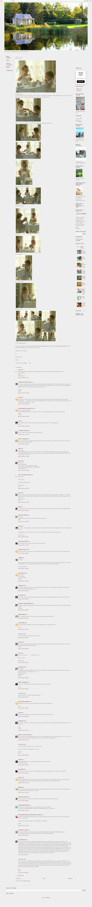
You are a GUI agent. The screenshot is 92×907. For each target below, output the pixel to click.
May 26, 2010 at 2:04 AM (23, 800)
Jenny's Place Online (22, 796)
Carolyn (20, 642)
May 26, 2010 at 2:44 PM (23, 835)
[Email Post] (29, 363)
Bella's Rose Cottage (22, 515)
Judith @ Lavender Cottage (24, 734)
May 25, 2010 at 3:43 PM (23, 629)
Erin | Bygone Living (22, 541)
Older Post (70, 878)
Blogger (48, 897)
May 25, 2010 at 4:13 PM (23, 662)
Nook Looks (83, 297)
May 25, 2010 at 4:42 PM (23, 688)
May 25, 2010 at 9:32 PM (23, 764)
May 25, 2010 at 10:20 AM (23, 393)
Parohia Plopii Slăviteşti (23, 805)
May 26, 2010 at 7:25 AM (23, 825)
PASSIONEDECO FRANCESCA (25, 408)
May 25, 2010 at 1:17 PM (23, 545)
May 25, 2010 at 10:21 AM (23, 404)
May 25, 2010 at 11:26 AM (23, 444)
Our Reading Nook (83, 284)
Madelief (20, 557)
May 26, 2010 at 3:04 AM (23, 810)
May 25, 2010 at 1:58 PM (23, 590)
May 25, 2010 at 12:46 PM (23, 521)
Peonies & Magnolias (22, 682)
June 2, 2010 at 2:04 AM (23, 854)
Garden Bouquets (82, 247)
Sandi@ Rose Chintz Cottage (24, 382)
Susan (19, 526)
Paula (19, 448)
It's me (19, 653)
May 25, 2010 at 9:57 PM (23, 773)
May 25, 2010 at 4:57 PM (23, 697)
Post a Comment (20, 875)
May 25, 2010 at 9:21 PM (23, 755)
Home (44, 878)
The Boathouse (84, 258)
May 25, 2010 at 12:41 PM (23, 510)
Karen (19, 369)
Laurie (19, 712)
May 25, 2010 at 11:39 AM (23, 488)
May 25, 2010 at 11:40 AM (23, 502)
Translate (80, 121)
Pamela (19, 759)
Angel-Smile (20, 667)
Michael (79, 90)
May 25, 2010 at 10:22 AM (23, 416)
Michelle (20, 787)
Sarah (19, 397)
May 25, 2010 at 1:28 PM (23, 553)
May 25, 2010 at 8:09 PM (23, 716)
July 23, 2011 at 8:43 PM (23, 872)
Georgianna (20, 585)
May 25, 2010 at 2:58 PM (23, 618)
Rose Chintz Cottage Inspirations (38, 346)
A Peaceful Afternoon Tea (84, 271)
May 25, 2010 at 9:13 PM (23, 739)
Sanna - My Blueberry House (24, 474)
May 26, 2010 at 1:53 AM (23, 792)
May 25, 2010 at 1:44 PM (23, 568)
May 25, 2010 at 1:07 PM (23, 536)
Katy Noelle (20, 595)
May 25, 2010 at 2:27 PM (23, 599)
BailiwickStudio (21, 614)
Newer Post (18, 878)
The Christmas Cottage (83, 265)
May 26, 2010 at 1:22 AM (23, 782)
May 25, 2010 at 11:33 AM (23, 456)
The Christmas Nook (83, 252)
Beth (19, 506)
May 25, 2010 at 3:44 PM (23, 637)
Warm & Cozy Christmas (84, 304)
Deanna (20, 461)
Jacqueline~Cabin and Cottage (24, 603)
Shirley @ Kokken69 (22, 439)
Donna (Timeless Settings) (23, 701)
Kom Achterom (21, 573)
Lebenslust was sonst (22, 830)
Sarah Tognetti (21, 622)
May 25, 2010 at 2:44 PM (23, 610)
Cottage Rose (21, 720)
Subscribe (80, 81)
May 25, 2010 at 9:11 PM (23, 730)
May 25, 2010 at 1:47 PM (23, 581)
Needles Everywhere (22, 549)
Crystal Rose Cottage (22, 430)
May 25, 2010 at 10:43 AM (23, 426)
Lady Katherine (21, 839)
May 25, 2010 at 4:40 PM (23, 677)
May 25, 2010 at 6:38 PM (23, 708)
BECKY (20, 777)
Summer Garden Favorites (84, 277)
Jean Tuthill (20, 769)
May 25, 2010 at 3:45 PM (23, 648)
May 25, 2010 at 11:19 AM (23, 434)
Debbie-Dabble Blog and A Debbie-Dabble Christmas (29, 814)
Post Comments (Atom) (25, 881)
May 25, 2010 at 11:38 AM (23, 470)
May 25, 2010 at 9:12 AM (23, 377)
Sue (19, 421)
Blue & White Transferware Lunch (83, 291)
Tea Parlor (61, 346)
